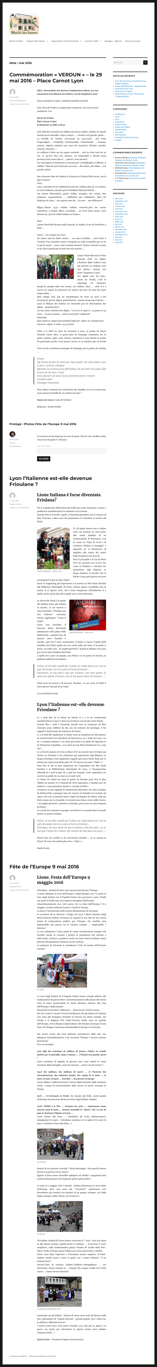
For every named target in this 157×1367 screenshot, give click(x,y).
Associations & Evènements (65, 41)
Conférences (120, 114)
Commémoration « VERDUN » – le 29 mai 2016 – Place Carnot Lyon (55, 78)
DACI (11, 101)
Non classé (119, 132)
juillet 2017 (119, 222)
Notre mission (16, 41)
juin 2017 (118, 224)
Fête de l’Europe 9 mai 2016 (44, 867)
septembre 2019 (121, 214)
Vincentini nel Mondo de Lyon (127, 137)
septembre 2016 (121, 235)
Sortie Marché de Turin (124, 89)
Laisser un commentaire (19, 104)
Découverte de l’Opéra (123, 91)
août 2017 (119, 219)
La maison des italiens (18, 1356)
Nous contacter (132, 41)
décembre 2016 (121, 229)
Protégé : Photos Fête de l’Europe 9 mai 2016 (42, 424)
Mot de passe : (44, 446)
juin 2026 (119, 199)
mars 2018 (119, 217)
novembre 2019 (121, 211)
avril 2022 (119, 209)
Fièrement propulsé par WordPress (42, 1356)
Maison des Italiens (36, 41)
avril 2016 (119, 242)
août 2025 (119, 204)
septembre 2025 (121, 201)
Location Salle (91, 41)
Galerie (12, 443)
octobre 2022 (120, 206)
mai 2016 (118, 240)
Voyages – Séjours (113, 41)
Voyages (118, 140)
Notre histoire (120, 135)
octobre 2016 (120, 232)
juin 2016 (118, 237)
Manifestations (20, 101)
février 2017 (119, 227)
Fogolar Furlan (15, 504)
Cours (117, 117)
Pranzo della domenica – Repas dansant (130, 86)
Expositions (119, 122)
